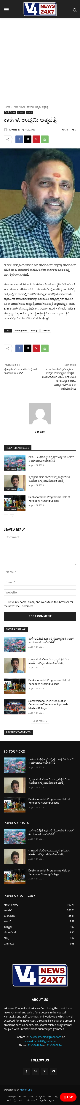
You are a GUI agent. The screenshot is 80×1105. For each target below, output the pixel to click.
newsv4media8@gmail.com (40, 1041)
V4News (46, 330)
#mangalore (21, 330)
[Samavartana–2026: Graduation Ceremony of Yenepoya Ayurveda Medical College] (14, 706)
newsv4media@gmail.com (45, 1037)
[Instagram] (35, 1071)
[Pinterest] (36, 139)
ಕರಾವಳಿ (21, 112)
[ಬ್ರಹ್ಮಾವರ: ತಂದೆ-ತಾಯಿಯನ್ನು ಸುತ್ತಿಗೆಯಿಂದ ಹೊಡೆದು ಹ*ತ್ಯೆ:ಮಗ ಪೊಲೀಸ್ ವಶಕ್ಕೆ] (14, 483)
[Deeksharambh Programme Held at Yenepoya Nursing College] (14, 503)
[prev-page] (6, 516)
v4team (16, 129)
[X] (27, 139)
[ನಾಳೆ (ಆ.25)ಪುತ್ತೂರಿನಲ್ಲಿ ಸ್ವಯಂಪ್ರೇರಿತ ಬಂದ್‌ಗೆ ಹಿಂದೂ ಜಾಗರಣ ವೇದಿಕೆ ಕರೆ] (14, 463)
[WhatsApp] (45, 139)
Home (7, 106)
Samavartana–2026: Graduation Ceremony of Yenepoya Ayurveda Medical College (48, 704)
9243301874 (35, 1045)
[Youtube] (53, 1071)
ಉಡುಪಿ (29, 112)
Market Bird (26, 1089)
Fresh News (19, 106)
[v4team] (6, 130)
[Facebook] (19, 139)
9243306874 (54, 1045)
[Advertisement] (40, 59)
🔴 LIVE (68, 1097)
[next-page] (12, 516)
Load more (39, 720)
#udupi (34, 330)
